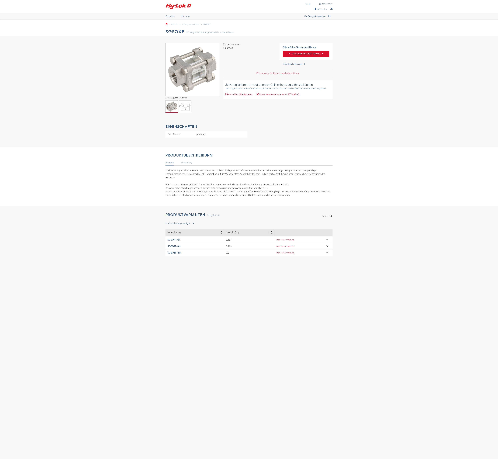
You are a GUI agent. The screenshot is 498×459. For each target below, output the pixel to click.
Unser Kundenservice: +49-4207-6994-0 (279, 94)
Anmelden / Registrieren (240, 94)
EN (310, 4)
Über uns (185, 16)
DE (306, 4)
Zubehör (174, 24)
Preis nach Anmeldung (285, 239)
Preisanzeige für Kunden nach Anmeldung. (277, 73)
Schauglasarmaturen (190, 24)
